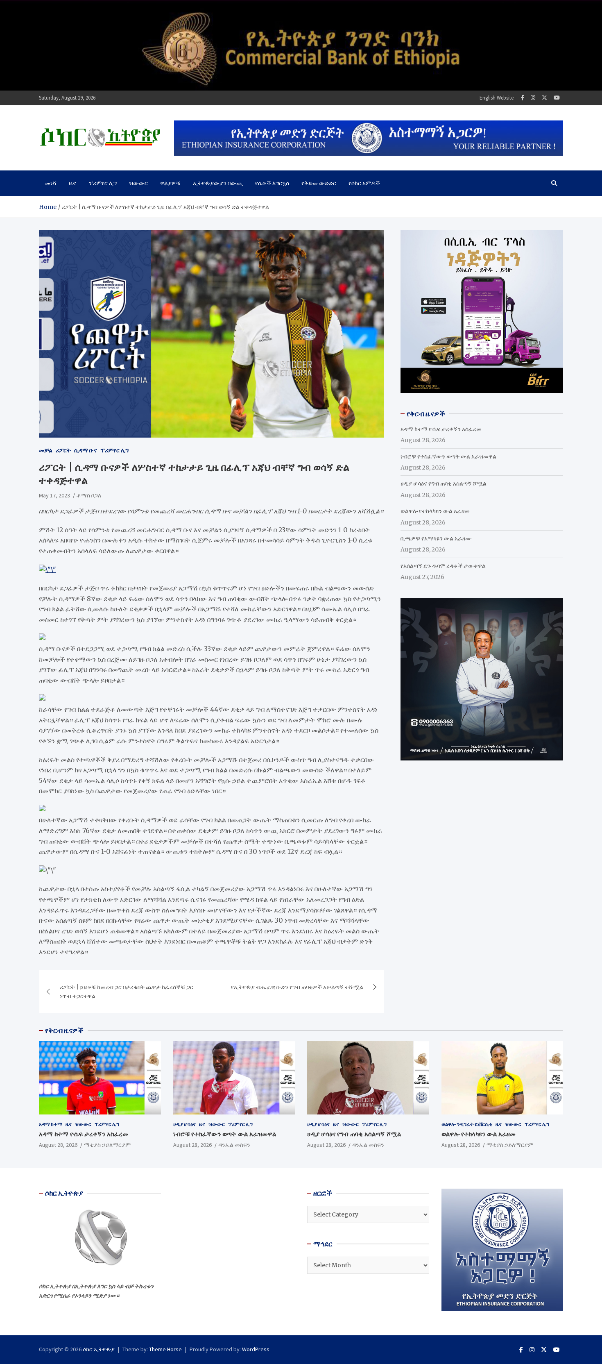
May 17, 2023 (54, 495)
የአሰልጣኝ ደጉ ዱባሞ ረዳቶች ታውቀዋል (443, 566)
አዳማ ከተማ (50, 1124)
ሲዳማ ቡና (85, 450)
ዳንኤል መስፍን (234, 1144)
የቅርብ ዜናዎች (64, 1030)
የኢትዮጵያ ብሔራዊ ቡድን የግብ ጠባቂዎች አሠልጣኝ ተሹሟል (297, 987)
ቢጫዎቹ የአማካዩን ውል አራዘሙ (436, 538)
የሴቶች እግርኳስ (272, 183)
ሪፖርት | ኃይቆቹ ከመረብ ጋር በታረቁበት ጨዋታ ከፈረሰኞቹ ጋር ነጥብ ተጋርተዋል (126, 991)
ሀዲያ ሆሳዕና (184, 1124)
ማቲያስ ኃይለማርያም (107, 1144)
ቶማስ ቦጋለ (89, 495)
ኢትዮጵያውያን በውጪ (218, 183)
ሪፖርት (63, 450)
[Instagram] (533, 97)
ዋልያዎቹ (170, 183)
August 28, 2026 (58, 1144)
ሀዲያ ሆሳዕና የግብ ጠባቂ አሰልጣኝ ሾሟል (444, 483)
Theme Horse (165, 1349)
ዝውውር (138, 183)
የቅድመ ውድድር (318, 183)
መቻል (45, 450)
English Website (497, 97)
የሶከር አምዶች (364, 183)
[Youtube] (556, 97)
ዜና (72, 183)
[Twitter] (544, 97)
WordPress (255, 1349)
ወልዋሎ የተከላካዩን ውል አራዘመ (435, 511)
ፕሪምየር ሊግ (102, 183)
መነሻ (51, 183)
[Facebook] (522, 97)
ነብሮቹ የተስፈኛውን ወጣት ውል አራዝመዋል (448, 456)
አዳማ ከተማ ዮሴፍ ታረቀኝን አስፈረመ (441, 429)
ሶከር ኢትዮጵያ (99, 1349)
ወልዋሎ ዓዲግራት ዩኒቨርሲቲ (466, 1124)
